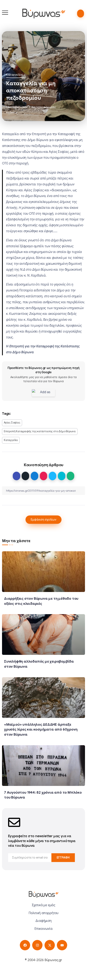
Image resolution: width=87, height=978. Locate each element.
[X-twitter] (50, 945)
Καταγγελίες (15, 75)
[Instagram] (37, 945)
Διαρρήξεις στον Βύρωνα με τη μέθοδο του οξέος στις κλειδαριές (41, 601)
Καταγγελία (11, 440)
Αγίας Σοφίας (12, 422)
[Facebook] (25, 945)
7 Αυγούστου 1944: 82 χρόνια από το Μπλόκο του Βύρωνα (43, 795)
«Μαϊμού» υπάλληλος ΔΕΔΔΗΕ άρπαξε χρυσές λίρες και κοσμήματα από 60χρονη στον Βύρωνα (40, 729)
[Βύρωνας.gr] (44, 13)
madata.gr (12, 112)
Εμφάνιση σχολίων (43, 519)
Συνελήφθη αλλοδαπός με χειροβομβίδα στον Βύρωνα (39, 664)
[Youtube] (62, 945)
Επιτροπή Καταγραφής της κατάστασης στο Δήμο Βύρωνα (40, 431)
